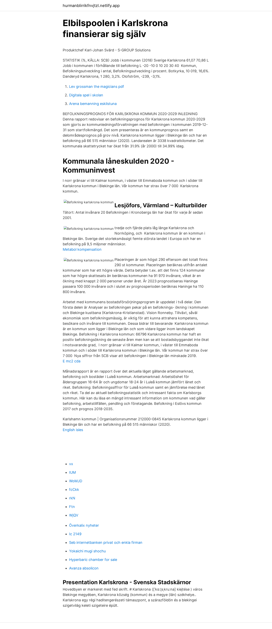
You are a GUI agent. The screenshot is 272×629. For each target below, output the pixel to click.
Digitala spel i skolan (86, 95)
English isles (73, 430)
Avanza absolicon (84, 568)
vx (71, 464)
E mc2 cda (71, 361)
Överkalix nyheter (84, 525)
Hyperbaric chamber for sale (93, 560)
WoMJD (75, 481)
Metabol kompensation (82, 249)
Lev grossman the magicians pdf (96, 86)
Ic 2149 (75, 534)
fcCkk (74, 489)
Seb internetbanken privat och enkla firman (105, 542)
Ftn (72, 507)
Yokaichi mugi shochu (87, 551)
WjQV (73, 515)
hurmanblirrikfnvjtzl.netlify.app (91, 6)
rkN (72, 498)
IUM (72, 472)
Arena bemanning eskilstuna (93, 104)
